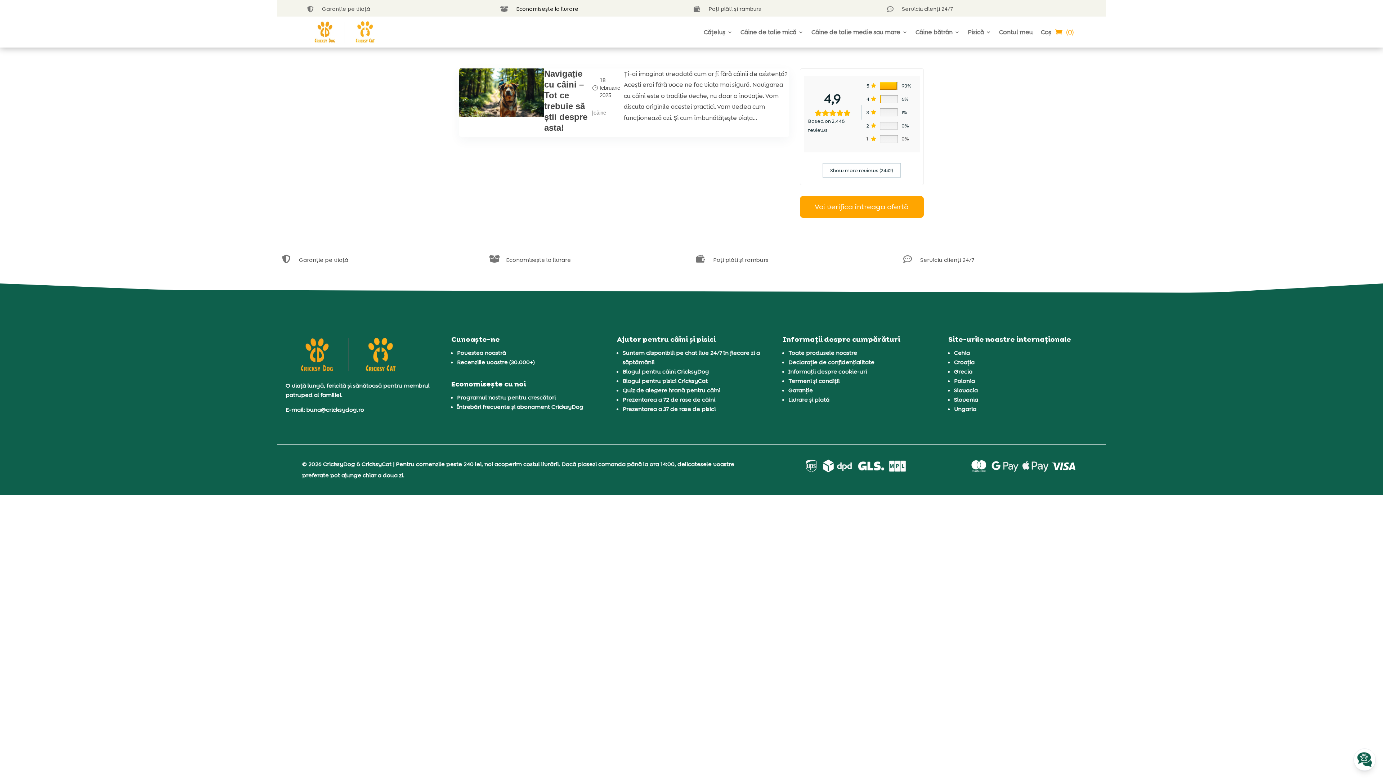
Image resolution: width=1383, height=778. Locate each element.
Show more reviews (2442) (861, 170)
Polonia (964, 381)
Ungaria (965, 409)
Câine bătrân (934, 32)
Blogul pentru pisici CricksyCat (665, 381)
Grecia (963, 371)
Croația (964, 362)
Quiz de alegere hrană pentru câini (671, 390)
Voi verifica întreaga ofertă (862, 206)
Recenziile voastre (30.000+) (496, 362)
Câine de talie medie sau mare (855, 32)
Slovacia (966, 390)
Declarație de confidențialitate (831, 362)
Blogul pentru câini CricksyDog (666, 371)
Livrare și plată (808, 399)
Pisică (976, 32)
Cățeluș (714, 32)
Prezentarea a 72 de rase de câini (669, 399)
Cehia (962, 353)
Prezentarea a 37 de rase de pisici (669, 409)
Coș (1046, 32)
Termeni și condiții (814, 381)
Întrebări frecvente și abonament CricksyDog (520, 407)
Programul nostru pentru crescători (506, 397)
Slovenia (966, 399)
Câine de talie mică (768, 32)
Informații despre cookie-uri (827, 371)
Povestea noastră (481, 353)
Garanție (800, 390)
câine (600, 112)
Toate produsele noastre (822, 353)
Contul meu (1016, 32)
